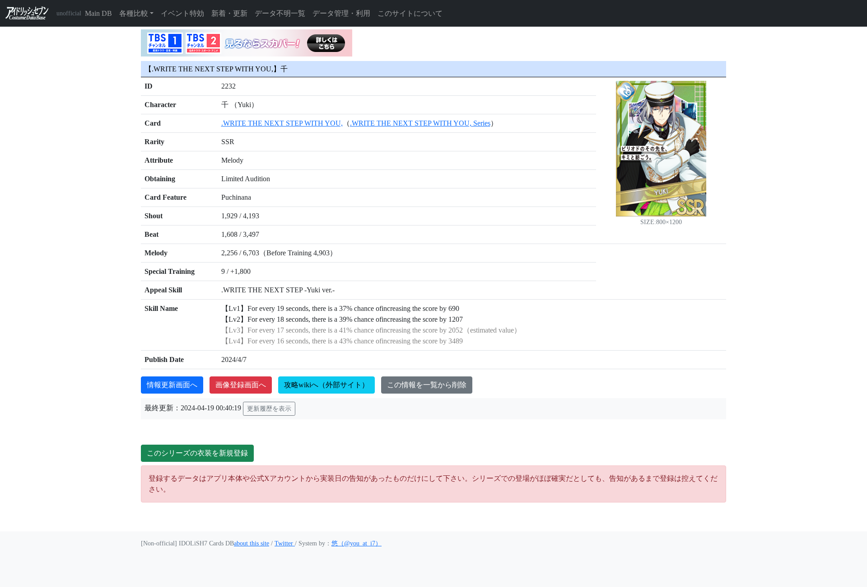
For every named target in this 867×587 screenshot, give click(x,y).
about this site (251, 543)
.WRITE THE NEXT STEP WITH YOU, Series (420, 123)
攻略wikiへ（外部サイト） (326, 385)
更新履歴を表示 (269, 408)
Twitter (285, 543)
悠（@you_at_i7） (356, 543)
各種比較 (133, 13)
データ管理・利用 (341, 13)
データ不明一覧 (280, 13)
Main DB (98, 13)
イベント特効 (182, 13)
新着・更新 (229, 13)
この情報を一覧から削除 (426, 385)
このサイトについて (410, 13)
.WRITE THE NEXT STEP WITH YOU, (282, 123)
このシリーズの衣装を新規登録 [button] (197, 453)
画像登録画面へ (240, 385)
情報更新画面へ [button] (172, 385)
